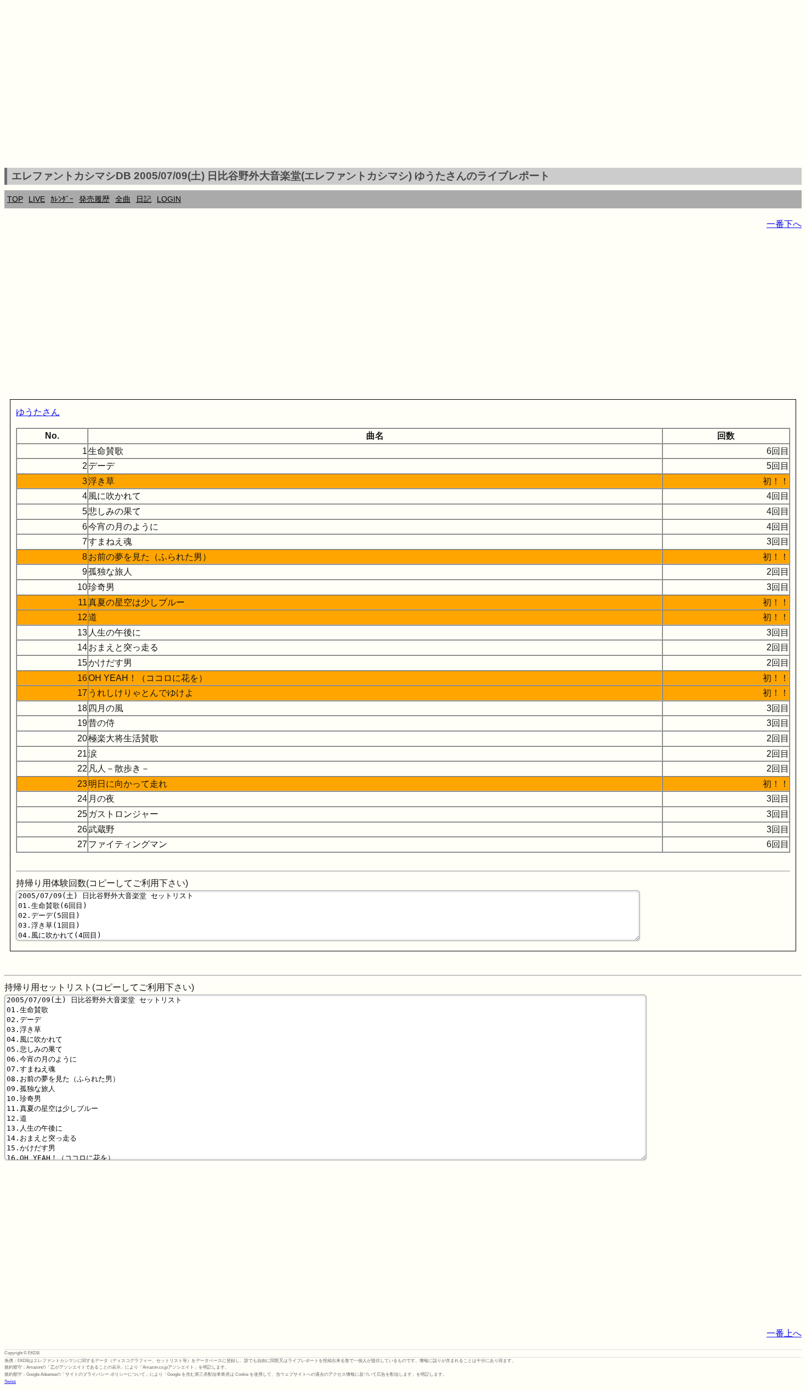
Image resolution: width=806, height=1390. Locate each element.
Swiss (10, 1381)
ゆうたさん (38, 412)
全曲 (122, 199)
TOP (15, 199)
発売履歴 (94, 199)
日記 (143, 199)
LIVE (37, 199)
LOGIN (169, 199)
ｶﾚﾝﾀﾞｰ (61, 199)
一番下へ (784, 224)
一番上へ (784, 1333)
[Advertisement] (403, 85)
